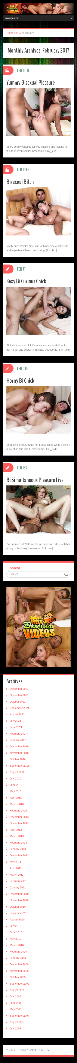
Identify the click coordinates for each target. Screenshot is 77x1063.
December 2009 (19, 964)
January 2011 (18, 887)
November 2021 (19, 695)
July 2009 (15, 996)
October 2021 (18, 701)
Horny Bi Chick (20, 380)
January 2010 (18, 958)
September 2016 (19, 765)
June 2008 (16, 1002)
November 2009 (19, 970)
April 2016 (16, 797)
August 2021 (17, 714)
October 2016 (18, 759)
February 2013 (18, 842)
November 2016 (19, 752)
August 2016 (17, 772)
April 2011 (16, 868)
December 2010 (19, 893)
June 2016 (16, 785)
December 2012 (19, 855)
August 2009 (17, 990)
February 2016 (18, 810)
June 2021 (16, 727)
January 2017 (18, 740)
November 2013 (19, 823)
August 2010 (17, 919)
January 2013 (18, 849)
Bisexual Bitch (20, 182)
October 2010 (18, 906)
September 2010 (19, 913)
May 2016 (15, 791)
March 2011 (17, 874)
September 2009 (19, 983)
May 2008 (15, 1009)
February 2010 (18, 951)
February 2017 (18, 733)
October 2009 (18, 977)
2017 (18, 32)
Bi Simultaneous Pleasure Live (35, 480)
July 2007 (15, 1028)
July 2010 (15, 926)
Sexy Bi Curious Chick (26, 281)
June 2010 (16, 932)
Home (9, 32)
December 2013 (19, 817)
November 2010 (19, 900)
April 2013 (16, 829)
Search (15, 568)
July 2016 (15, 778)
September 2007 (19, 1015)
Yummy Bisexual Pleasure (30, 82)
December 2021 (19, 688)
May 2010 (15, 938)
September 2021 (19, 708)
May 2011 (15, 861)
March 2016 (17, 804)
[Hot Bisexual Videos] (38, 8)
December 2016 (19, 746)
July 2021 (15, 720)
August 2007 (17, 1022)
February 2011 (18, 881)
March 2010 (17, 945)
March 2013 (17, 836)
